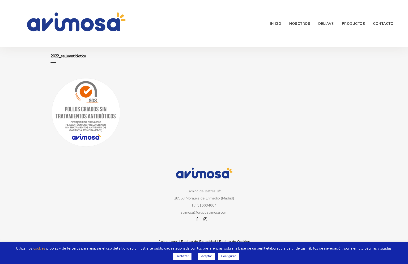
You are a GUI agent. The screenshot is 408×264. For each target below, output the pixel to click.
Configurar (228, 256)
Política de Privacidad (198, 241)
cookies (39, 248)
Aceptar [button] (206, 256)
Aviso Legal (168, 241)
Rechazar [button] (182, 256)
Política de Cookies (234, 241)
